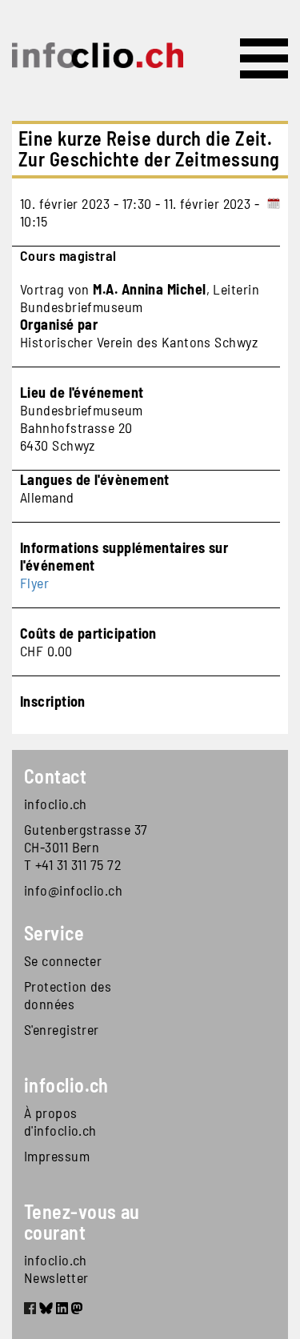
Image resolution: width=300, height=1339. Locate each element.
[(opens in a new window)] (30, 1310)
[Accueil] (97, 55)
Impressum (57, 1156)
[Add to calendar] (274, 212)
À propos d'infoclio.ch (60, 1121)
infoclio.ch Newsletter (56, 1268)
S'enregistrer (61, 1029)
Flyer (34, 582)
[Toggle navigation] (264, 58)
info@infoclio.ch (73, 890)
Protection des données (67, 994)
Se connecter (63, 960)
